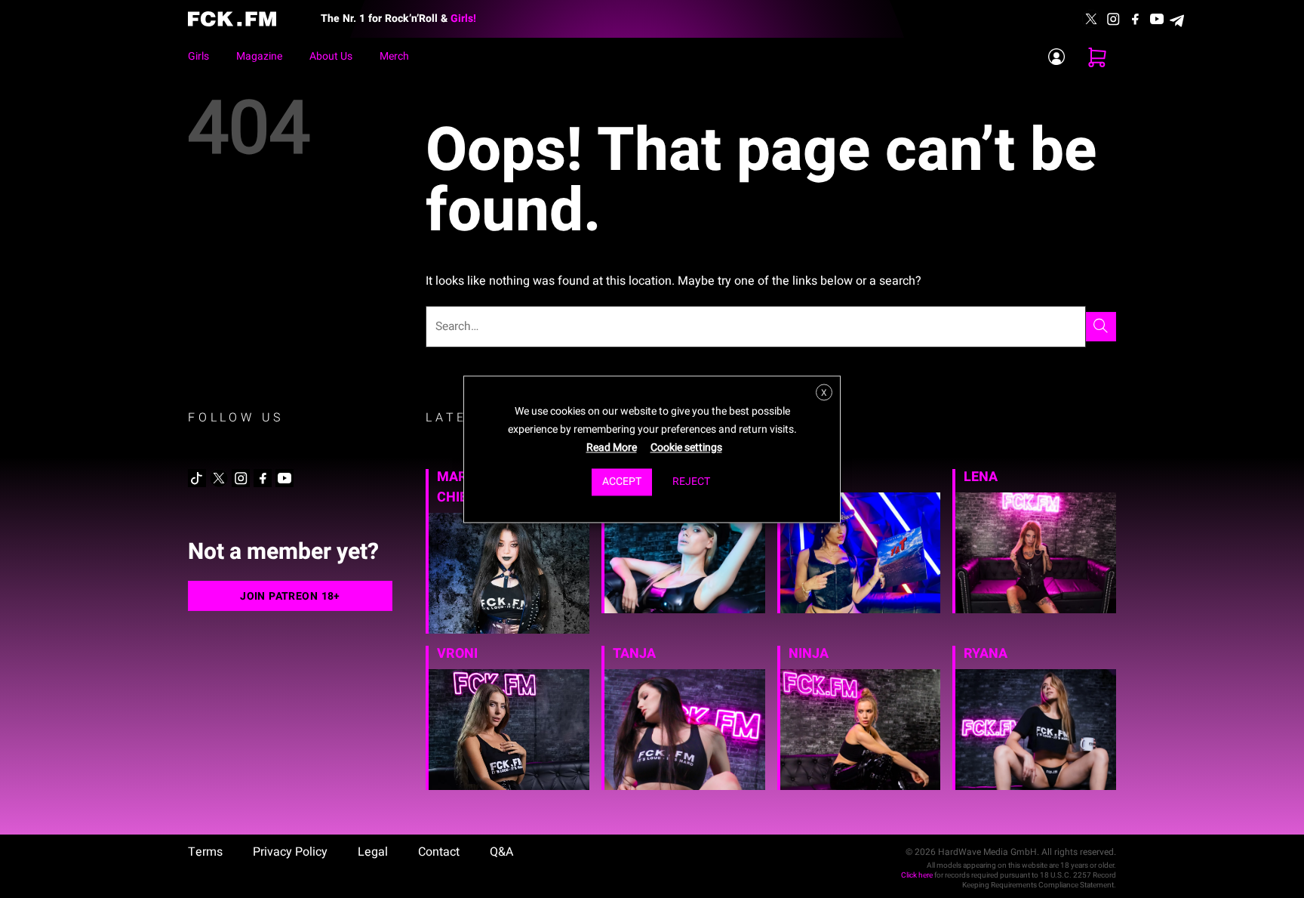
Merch (394, 56)
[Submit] (1101, 326)
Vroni (457, 653)
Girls (198, 56)
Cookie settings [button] (686, 447)
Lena (981, 477)
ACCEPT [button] (621, 481)
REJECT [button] (691, 481)
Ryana (985, 653)
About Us (330, 56)
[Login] (1056, 57)
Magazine (259, 56)
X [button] (824, 393)
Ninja (809, 653)
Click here (917, 875)
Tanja (634, 653)
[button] (1097, 57)
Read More (611, 447)
